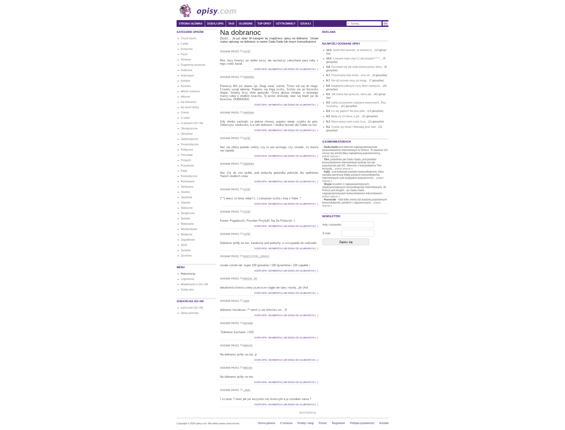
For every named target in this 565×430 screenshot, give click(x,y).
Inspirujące (187, 75)
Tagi (231, 23)
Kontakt (383, 423)
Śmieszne (187, 207)
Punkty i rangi (306, 423)
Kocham (186, 86)
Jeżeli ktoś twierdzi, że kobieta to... (354, 50)
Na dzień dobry (190, 107)
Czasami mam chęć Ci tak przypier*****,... (358, 58)
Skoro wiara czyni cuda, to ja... (349, 121)
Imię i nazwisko (332, 224)
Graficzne (186, 70)
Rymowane (187, 181)
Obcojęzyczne (189, 128)
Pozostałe (187, 155)
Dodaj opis (215, 23)
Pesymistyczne (190, 144)
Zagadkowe (188, 239)
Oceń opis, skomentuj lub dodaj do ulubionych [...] (286, 69)
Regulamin (338, 423)
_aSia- (247, 390)
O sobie (185, 117)
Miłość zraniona (190, 91)
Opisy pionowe (190, 313)
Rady (184, 170)
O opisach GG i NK (192, 123)
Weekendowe (189, 229)
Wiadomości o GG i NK (194, 284)
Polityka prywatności (362, 423)
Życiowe (186, 250)
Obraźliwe (187, 133)
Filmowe (186, 59)
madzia (247, 345)
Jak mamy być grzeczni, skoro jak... (352, 94)
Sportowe (186, 197)
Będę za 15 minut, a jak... (346, 116)
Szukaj (305, 23)
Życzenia (186, 255)
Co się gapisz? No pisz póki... (349, 111)
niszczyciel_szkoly (256, 256)
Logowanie (187, 279)
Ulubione (246, 23)
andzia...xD (250, 278)
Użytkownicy (286, 23)
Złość (184, 245)
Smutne (185, 192)
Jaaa (246, 301)
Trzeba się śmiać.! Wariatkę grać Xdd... (354, 126)
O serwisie (286, 423)
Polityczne (187, 149)
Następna (306, 412)
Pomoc (323, 423)
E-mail (326, 233)
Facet (184, 54)
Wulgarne (186, 234)
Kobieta (185, 80)
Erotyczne (187, 49)
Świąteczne (188, 213)
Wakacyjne (187, 223)
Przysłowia (187, 165)
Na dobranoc (188, 102)
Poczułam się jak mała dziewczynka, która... (357, 66)
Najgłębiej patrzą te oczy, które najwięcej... (357, 85)
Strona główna (191, 23)
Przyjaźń (186, 160)
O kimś (185, 112)
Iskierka (248, 77)
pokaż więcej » (331, 156)
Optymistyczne (189, 139)
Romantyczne (189, 176)
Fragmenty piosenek (193, 64)
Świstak (185, 218)
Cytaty (184, 43)
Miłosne (185, 96)
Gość (246, 51)
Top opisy (264, 23)
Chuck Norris (188, 38)
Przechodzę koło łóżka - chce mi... (352, 75)
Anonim (248, 323)
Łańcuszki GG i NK (192, 307)
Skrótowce (187, 186)
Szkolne (185, 202)
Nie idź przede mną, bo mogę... (350, 80)
